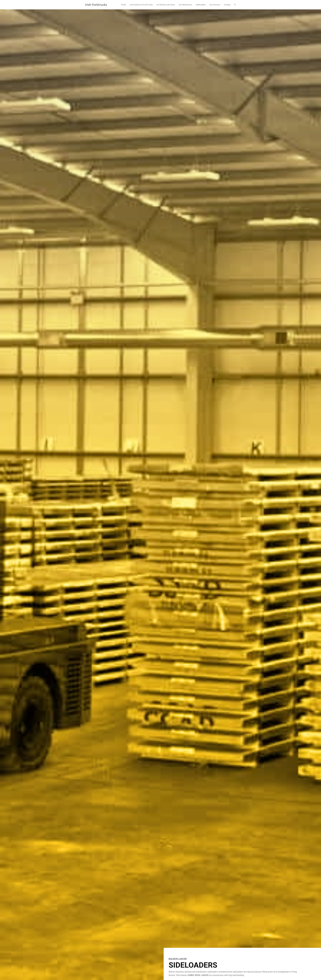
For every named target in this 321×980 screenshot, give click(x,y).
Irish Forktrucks (96, 5)
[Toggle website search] (235, 4)
